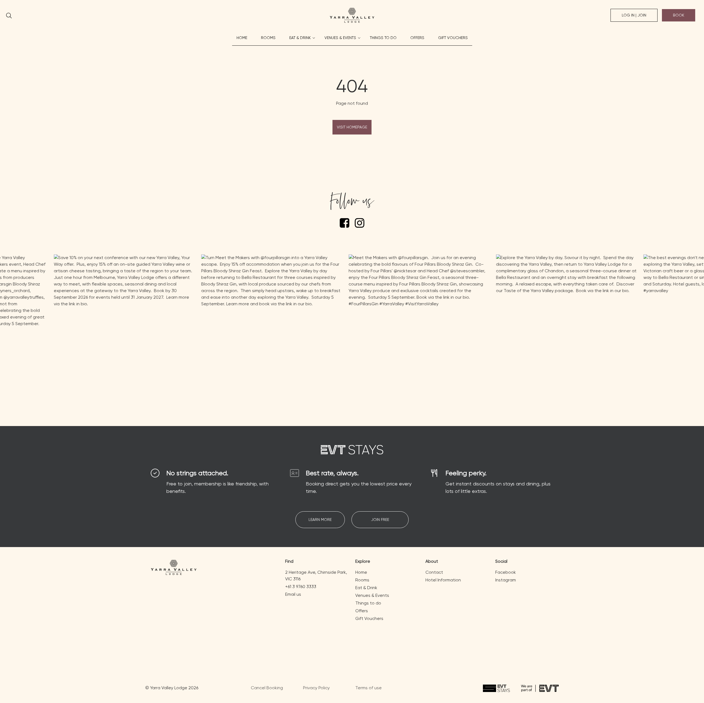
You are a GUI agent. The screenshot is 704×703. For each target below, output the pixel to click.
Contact (434, 572)
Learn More (320, 519)
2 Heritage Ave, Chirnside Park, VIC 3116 (316, 575)
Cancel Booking (267, 687)
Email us (293, 594)
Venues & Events (340, 37)
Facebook (505, 572)
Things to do (383, 37)
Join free (380, 519)
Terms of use (368, 687)
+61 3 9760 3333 (300, 586)
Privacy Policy (316, 687)
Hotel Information (443, 580)
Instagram (505, 580)
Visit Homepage (352, 127)
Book (678, 15)
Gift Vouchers (453, 37)
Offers (417, 37)
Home (242, 37)
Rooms (268, 37)
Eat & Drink (300, 37)
